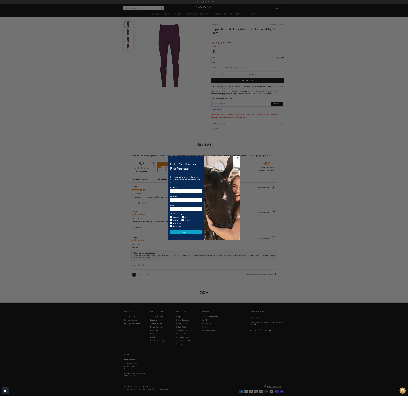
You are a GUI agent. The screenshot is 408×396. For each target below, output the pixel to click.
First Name (173, 188)
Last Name (173, 196)
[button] (403, 390)
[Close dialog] (238, 158)
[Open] (5, 390)
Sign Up (186, 232)
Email (172, 205)
